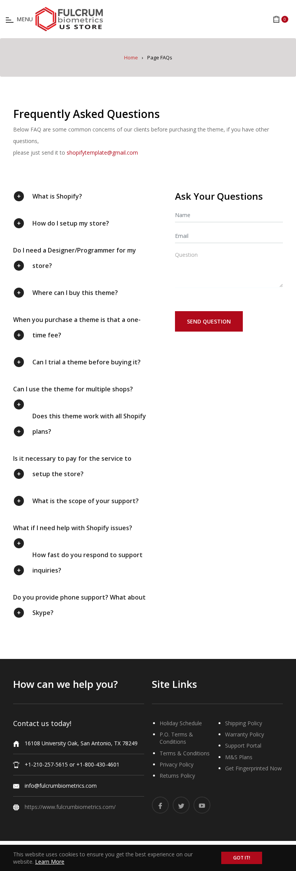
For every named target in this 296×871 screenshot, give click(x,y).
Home (131, 57)
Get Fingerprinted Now (253, 768)
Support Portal (243, 745)
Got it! (241, 857)
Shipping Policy (243, 723)
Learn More (49, 861)
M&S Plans (238, 757)
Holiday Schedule (181, 723)
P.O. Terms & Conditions (176, 738)
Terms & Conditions (185, 753)
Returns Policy (177, 775)
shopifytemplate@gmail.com (102, 152)
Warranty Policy (244, 734)
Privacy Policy (176, 764)
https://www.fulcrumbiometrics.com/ (70, 806)
